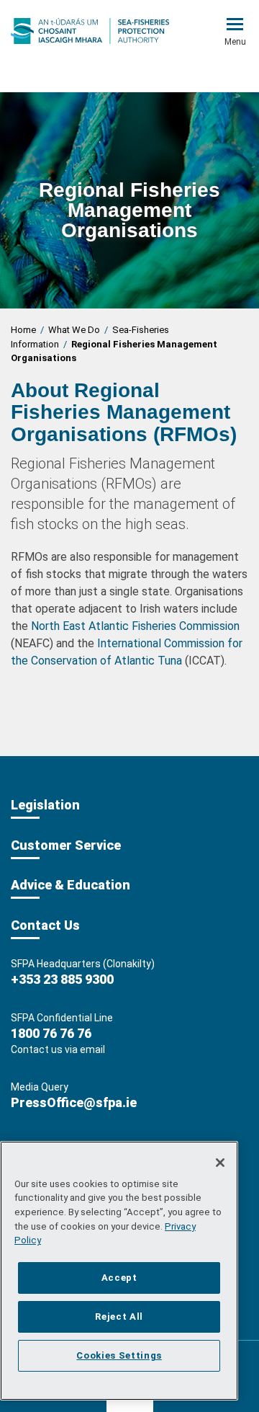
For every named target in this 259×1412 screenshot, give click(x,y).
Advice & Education (70, 884)
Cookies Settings (119, 1355)
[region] (119, 1270)
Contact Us (45, 925)
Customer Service (66, 845)
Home (23, 329)
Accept (119, 1277)
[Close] (220, 1162)
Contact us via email (58, 1049)
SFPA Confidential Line (62, 1018)
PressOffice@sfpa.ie (74, 1102)
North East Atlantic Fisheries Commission (135, 626)
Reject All (119, 1316)
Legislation (45, 804)
